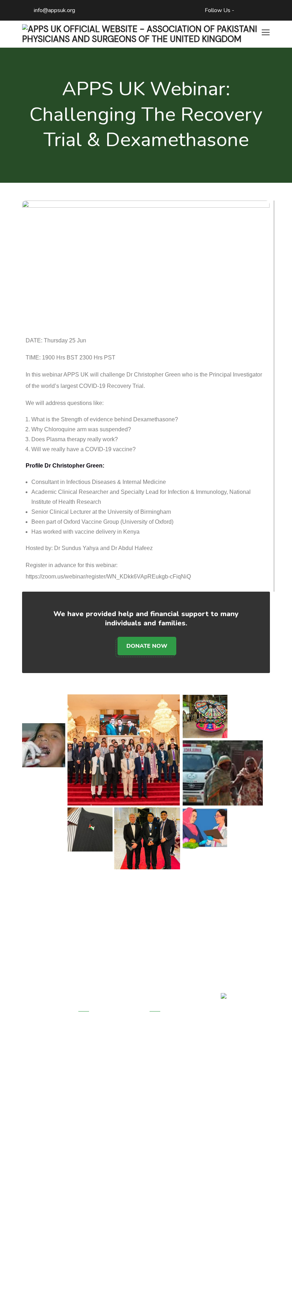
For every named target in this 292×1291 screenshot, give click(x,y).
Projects (160, 1027)
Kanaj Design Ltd (215, 1273)
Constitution (93, 1074)
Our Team (90, 1058)
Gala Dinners (165, 1074)
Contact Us (163, 1105)
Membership (165, 1043)
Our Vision (91, 1043)
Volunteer (162, 1058)
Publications (93, 1090)
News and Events (172, 1090)
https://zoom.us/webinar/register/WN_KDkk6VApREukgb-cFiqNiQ (108, 577)
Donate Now (146, 646)
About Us (90, 1027)
